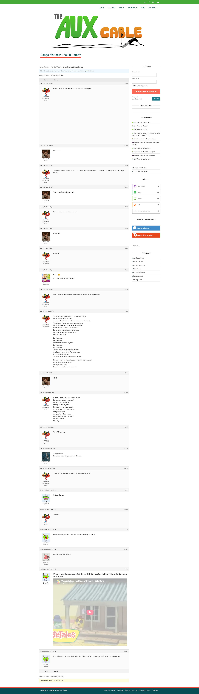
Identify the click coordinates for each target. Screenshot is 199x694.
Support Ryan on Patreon (145, 235)
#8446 (126, 289)
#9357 (126, 427)
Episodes (112, 690)
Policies (155, 690)
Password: (136, 79)
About (121, 8)
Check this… (147, 148)
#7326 (126, 165)
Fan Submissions (139, 265)
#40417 (126, 549)
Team (142, 8)
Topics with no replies (140, 171)
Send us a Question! (143, 228)
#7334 (126, 228)
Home (102, 8)
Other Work (137, 269)
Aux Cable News (138, 258)
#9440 (126, 448)
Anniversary (146, 122)
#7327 (126, 187)
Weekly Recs (137, 280)
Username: (136, 72)
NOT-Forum (152, 8)
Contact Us (132, 8)
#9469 (126, 468)
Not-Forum (147, 690)
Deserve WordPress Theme (58, 690)
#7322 (126, 146)
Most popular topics (139, 168)
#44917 (126, 651)
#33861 (126, 490)
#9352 (126, 311)
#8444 (126, 270)
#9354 (126, 373)
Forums (46, 67)
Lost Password (137, 99)
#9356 (126, 392)
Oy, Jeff (145, 126)
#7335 (126, 248)
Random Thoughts (149, 152)
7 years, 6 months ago (78, 71)
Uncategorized (138, 276)
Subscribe (111, 8)
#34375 (126, 510)
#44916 (126, 569)
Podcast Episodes (139, 272)
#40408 (126, 529)
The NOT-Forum (56, 67)
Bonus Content (138, 261)
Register (135, 97)
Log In (156, 99)
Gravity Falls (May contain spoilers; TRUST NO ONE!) (146, 134)
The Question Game (149, 139)
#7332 (126, 207)
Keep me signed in (140, 86)
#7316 (126, 83)
